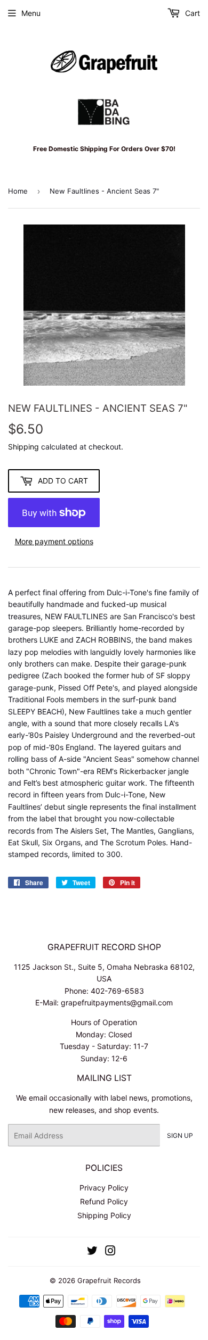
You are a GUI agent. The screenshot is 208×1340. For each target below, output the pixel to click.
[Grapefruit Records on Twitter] (92, 1251)
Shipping (23, 446)
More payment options (54, 541)
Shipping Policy (104, 1215)
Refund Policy (104, 1201)
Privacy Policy (104, 1187)
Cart (191, 13)
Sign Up (180, 1135)
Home (18, 191)
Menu (31, 13)
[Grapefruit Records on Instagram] (110, 1251)
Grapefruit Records (109, 1280)
